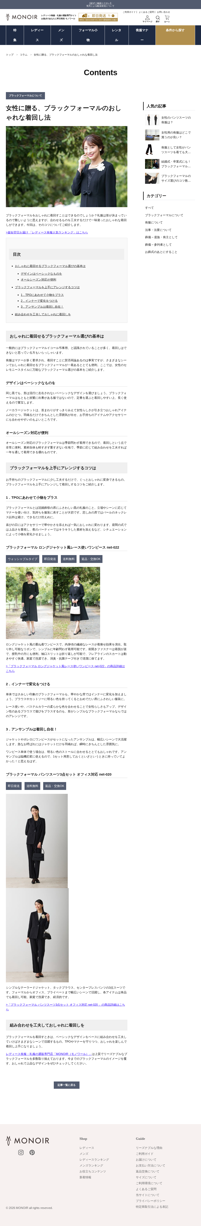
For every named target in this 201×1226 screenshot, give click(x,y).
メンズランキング (91, 1165)
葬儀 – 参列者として (158, 244)
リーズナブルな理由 (149, 1147)
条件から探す (175, 30)
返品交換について (147, 1171)
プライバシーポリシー (150, 1200)
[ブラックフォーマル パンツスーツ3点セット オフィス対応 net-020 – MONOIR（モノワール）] (37, 885)
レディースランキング (94, 1159)
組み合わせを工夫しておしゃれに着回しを (43, 314)
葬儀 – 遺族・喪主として (161, 237)
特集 (14, 35)
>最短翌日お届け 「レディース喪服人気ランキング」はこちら (47, 232)
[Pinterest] (32, 1152)
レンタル (116, 35)
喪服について (154, 222)
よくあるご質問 (146, 12)
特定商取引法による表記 (152, 1206)
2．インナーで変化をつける (39, 300)
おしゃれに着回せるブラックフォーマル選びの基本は (50, 266)
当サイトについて (147, 1195)
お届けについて (146, 1159)
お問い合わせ (163, 12)
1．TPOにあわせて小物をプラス (42, 294)
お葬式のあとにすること (161, 251)
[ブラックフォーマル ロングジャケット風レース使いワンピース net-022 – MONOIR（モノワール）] (53, 636)
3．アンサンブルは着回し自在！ (42, 306)
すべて (149, 207)
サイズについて (146, 1177)
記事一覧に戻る (67, 1084)
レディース (37, 35)
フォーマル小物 (88, 35)
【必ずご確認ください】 (100, 3)
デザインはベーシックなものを (41, 273)
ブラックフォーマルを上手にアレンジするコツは (47, 287)
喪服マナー (142, 35)
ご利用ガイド (129, 12)
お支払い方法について (150, 1165)
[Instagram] (21, 1152)
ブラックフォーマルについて (164, 215)
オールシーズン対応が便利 (38, 279)
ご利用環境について (149, 1183)
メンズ (61, 35)
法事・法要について (158, 229)
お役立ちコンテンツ (92, 1171)
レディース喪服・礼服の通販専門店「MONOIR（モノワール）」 (49, 1054)
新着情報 (85, 1177)
